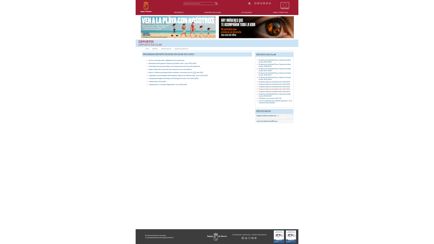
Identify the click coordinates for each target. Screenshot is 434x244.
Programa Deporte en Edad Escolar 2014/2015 (274, 82)
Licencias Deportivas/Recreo (267, 121)
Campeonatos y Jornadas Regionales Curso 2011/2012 (168, 84)
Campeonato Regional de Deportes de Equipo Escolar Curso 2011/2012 (173, 78)
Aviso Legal (247, 234)
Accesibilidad (237, 234)
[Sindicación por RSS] (255, 238)
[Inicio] (145, 6)
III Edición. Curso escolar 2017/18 (270, 98)
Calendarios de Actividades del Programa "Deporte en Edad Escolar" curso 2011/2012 (178, 75)
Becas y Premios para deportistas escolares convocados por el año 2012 (176, 72)
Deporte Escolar (166, 48)
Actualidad (246, 12)
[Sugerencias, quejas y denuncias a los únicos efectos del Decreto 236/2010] (252, 238)
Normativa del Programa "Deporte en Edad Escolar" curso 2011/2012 (172, 63)
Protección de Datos (259, 234)
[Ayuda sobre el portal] (249, 238)
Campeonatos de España (157, 81)
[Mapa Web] (246, 238)
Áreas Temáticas (280, 12)
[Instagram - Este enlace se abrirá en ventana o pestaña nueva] (264, 3)
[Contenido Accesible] (251, 3)
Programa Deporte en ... (182, 48)
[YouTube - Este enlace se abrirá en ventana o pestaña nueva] (258, 3)
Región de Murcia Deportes (267, 116)
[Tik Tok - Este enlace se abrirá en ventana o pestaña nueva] (270, 3)
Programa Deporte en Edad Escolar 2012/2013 (274, 87)
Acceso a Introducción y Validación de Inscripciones (166, 60)
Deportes (155, 48)
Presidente (179, 12)
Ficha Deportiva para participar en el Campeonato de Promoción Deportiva (174, 66)
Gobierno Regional (212, 12)
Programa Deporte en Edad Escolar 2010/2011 (274, 91)
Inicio (147, 48)
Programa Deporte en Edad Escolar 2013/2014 (274, 84)
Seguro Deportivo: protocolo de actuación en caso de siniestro (170, 69)
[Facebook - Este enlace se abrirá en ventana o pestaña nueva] (267, 3)
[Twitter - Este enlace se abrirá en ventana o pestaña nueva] (261, 3)
